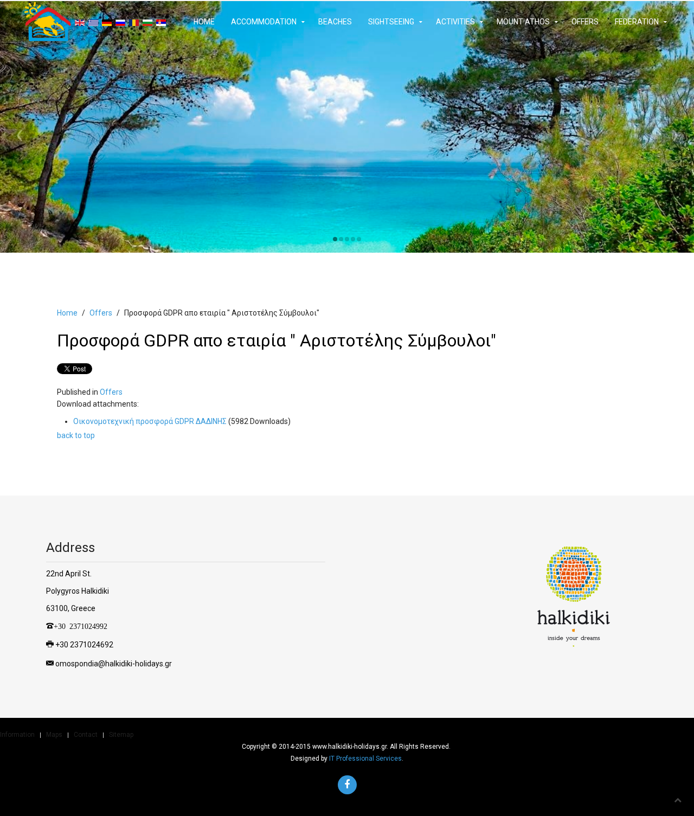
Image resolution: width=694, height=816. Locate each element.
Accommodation (264, 21)
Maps (54, 734)
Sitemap (121, 734)
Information (17, 734)
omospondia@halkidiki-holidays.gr (113, 663)
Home (204, 21)
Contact (86, 734)
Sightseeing (391, 21)
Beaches (335, 21)
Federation (637, 21)
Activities (455, 21)
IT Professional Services (365, 758)
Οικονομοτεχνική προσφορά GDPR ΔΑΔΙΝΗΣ (150, 421)
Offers (585, 21)
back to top (76, 435)
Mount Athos (523, 21)
